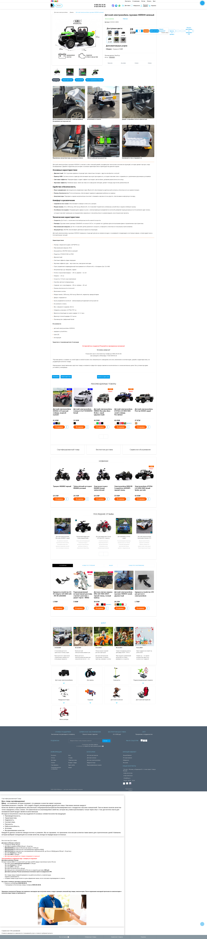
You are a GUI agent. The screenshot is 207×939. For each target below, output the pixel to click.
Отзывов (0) (79, 79)
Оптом (143, 1)
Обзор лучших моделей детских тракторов (101, 651)
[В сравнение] (182, 31)
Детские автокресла (92, 755)
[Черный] (56, 423)
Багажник (111, 57)
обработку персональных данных (93, 746)
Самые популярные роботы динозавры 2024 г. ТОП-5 (123, 651)
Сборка (108, 49)
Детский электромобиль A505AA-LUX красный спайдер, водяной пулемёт (62, 412)
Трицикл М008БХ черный (62, 486)
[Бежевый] (136, 423)
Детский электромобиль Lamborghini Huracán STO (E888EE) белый (144, 537)
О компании (135, 1)
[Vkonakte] (142, 740)
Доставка (127, 5)
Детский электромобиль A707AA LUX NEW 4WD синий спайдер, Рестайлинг (123, 412)
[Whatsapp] (119, 5)
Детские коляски (91, 757)
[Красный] (123, 604)
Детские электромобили (93, 760)
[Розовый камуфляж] (120, 423)
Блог (154, 1)
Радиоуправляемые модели (94, 765)
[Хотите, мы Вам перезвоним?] (202, 3)
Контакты (128, 1)
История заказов (127, 757)
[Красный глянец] (97, 604)
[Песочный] (115, 604)
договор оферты (93, 744)
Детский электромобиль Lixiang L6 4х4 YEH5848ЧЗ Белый (82, 411)
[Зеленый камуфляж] (59, 423)
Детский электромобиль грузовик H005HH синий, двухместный (123, 594)
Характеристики (67, 79)
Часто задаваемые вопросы (95, 79)
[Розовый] (100, 423)
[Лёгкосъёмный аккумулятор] (103, 141)
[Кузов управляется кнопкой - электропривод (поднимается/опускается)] (69, 102)
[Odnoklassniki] (144, 741)
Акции (70, 767)
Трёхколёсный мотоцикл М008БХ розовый (82, 487)
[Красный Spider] (123, 423)
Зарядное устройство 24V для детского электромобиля (144, 594)
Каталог (59, 5)
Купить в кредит (172, 31)
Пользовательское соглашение (56, 768)
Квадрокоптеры (91, 762)
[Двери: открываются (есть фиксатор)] (138, 102)
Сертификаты (54, 765)
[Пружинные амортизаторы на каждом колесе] (69, 141)
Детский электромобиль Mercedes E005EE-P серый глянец (63, 537)
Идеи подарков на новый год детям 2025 (144, 651)
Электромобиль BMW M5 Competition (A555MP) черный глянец (123, 488)
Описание (56, 79)
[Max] (113, 5)
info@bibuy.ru (127, 778)
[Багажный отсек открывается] (138, 141)
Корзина (153, 5)
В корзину (59, 427)
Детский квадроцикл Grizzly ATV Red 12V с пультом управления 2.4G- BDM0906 (103, 537)
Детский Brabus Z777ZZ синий (124, 537)
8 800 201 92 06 (128, 773)
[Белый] (95, 423)
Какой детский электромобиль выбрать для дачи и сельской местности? (82, 651)
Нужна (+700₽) (118, 49)
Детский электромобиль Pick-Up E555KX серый (144, 410)
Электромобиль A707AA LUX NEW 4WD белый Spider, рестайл (143, 488)
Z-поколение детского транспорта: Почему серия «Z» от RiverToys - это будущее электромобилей (62, 651)
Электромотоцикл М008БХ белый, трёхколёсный (101, 488)
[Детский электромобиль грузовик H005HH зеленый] (77, 40)
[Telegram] (116, 5)
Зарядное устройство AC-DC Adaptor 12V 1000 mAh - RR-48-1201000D (62, 594)
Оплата (149, 1)
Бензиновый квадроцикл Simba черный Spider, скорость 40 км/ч (83, 537)
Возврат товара (72, 762)
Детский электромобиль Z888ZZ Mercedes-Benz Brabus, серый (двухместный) (103, 412)
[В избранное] (178, 31)
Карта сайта (71, 765)
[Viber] (130, 783)
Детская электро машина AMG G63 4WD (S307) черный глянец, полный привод (103, 595)
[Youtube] (146, 741)
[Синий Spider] (54, 423)
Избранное (136, 5)
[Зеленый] (97, 423)
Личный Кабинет (127, 755)
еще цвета (129, 423)
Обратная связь (72, 760)
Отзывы (70, 757)
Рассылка (125, 762)
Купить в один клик (103, 376)
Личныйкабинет (145, 6)
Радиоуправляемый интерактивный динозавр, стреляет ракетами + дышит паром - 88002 (82, 595)
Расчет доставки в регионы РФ (189, 31)
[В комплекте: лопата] (103, 102)
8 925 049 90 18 (128, 775)
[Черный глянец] (75, 423)
